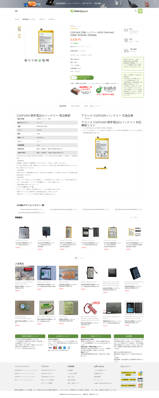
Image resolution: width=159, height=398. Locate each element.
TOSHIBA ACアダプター (48, 376)
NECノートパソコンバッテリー (24, 380)
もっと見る (133, 217)
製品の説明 (75, 106)
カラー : (72, 71)
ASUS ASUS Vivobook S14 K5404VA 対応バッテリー (96, 209)
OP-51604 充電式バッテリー (24, 321)
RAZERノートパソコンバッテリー (24, 373)
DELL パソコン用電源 (47, 380)
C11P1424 (87, 118)
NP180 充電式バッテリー (133, 286)
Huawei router (63, 316)
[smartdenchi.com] (79, 11)
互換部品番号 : (74, 51)
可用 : (72, 43)
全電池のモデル (98, 373)
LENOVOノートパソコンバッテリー (25, 376)
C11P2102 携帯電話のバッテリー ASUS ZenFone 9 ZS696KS (46, 244)
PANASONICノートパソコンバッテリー (26, 370)
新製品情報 (97, 376)
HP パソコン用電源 (46, 383)
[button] (140, 11)
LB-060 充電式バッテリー (111, 288)
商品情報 (62, 106)
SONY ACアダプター (47, 373)
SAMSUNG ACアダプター (48, 370)
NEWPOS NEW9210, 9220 (88, 282)
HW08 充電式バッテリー (67, 319)
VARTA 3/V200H (63, 282)
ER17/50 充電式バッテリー (90, 323)
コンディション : (75, 55)
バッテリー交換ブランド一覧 (25, 187)
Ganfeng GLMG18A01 (43, 282)
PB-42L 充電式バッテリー (133, 321)
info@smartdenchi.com (105, 383)
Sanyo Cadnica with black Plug (46, 316)
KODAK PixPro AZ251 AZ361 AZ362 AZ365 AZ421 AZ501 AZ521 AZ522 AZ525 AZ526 (111, 283)
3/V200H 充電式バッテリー (68, 284)
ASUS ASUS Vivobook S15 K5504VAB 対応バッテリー (128, 209)
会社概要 (70, 370)
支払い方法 (71, 376)
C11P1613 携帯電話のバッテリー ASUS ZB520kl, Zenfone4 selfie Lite (112, 244)
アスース (42, 19)
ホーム (17, 19)
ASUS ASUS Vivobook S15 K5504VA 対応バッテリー (31, 212)
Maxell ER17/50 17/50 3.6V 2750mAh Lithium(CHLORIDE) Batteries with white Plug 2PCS (90, 318)
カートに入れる (84, 77)
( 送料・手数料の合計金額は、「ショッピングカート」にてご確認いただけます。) (94, 83)
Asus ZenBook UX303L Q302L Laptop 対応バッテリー (64, 209)
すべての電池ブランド (100, 370)
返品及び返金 (71, 380)
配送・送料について (92, 106)
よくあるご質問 (72, 373)
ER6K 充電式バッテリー (23, 286)
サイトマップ (98, 380)
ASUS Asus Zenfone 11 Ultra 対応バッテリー (32, 209)
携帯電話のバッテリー (29, 19)
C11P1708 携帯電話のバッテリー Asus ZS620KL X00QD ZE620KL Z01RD (134, 244)
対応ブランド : (74, 46)
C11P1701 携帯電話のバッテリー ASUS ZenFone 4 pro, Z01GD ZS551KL (68, 244)
